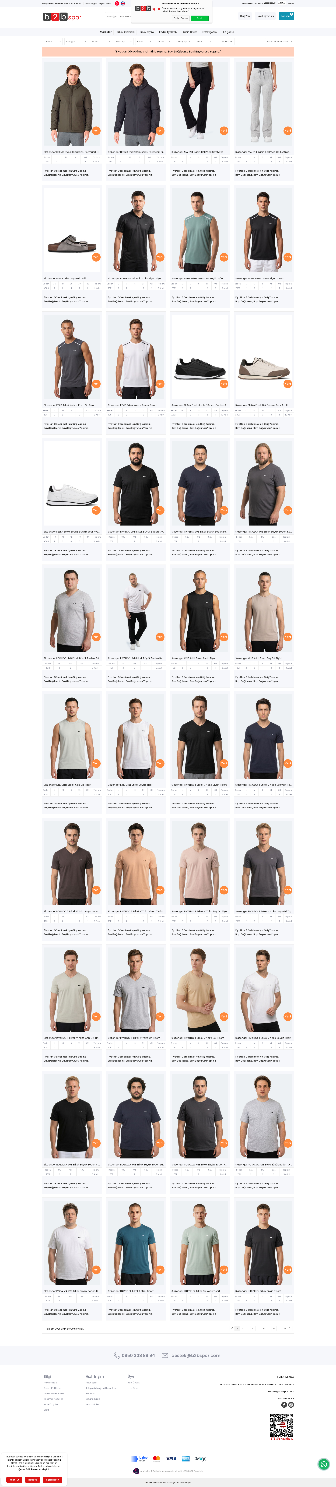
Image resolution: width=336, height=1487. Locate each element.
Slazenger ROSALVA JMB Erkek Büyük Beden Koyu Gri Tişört (201, 1164)
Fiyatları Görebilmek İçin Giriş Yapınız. (65, 170)
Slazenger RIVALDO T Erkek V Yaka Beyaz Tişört (263, 1038)
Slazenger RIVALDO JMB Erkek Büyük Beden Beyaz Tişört (137, 658)
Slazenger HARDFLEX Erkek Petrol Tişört (131, 1291)
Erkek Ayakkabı (126, 32)
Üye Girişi (133, 1388)
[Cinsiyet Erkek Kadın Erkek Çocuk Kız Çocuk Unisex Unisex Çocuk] (52, 41)
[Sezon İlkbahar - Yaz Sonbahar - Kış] (101, 41)
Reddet (32, 1479)
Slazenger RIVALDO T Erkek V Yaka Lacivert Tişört (264, 785)
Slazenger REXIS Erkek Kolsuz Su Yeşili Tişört (197, 278)
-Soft (149, 1482)
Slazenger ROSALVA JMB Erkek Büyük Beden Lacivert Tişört (137, 1164)
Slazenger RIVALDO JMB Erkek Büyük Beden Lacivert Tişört (201, 531)
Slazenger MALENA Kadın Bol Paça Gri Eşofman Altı (264, 152)
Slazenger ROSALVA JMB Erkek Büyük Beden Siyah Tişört (73, 1164)
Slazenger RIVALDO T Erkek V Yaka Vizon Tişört (135, 911)
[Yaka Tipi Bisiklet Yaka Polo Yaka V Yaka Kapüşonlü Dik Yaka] (124, 41)
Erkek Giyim (147, 32)
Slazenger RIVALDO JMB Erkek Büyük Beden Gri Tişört (73, 658)
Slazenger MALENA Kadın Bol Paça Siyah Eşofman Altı (201, 152)
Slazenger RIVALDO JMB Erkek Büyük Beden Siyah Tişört (137, 531)
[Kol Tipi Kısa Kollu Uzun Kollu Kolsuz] (163, 41)
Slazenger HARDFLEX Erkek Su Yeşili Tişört (196, 1291)
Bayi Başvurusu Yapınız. (204, 52)
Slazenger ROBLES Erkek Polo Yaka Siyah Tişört (135, 278)
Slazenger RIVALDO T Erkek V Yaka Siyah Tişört (199, 785)
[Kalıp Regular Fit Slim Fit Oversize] (144, 41)
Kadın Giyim (190, 32)
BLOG (291, 3)
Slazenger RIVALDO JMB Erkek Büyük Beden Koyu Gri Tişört (264, 531)
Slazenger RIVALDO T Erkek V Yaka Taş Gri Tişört (200, 911)
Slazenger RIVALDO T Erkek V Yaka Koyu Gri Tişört (264, 911)
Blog (46, 1409)
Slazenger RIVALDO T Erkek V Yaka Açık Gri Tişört (73, 1038)
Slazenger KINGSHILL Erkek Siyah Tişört (194, 658)
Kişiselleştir (52, 1479)
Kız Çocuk (228, 32)
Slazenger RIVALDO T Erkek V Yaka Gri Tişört (134, 1038)
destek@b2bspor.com (98, 3)
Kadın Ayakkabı (168, 32)
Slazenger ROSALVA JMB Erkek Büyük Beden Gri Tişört (264, 1164)
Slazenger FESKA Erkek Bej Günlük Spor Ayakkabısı (264, 405)
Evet (199, 18)
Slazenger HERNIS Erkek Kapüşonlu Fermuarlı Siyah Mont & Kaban (137, 152)
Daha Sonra (181, 18)
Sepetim (90, 1393)
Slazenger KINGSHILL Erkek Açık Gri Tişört (67, 785)
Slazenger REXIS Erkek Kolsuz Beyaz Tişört (132, 405)
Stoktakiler (227, 41)
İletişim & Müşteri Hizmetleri (101, 1388)
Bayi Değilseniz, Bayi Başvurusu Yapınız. (66, 175)
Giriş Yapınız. (158, 52)
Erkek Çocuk (209, 32)
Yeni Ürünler (92, 1404)
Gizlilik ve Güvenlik (54, 1393)
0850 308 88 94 (73, 3)
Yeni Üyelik (134, 1382)
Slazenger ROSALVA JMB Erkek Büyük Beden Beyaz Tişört (73, 1291)
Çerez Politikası (52, 1388)
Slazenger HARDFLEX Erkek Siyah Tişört (258, 1291)
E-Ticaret (157, 1482)
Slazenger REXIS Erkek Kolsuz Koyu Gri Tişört (70, 405)
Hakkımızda (50, 1382)
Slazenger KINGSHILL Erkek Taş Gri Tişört (258, 658)
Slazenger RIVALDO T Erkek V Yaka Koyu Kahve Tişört (73, 911)
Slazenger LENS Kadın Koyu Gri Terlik (65, 278)
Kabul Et (14, 1479)
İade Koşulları (51, 1404)
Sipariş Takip (93, 1399)
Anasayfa (91, 1382)
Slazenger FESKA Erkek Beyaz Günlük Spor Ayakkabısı (73, 531)
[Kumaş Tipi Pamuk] (183, 41)
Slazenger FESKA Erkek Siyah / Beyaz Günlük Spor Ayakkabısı (201, 405)
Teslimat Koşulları (54, 1399)
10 (263, 1328)
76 (284, 1328)
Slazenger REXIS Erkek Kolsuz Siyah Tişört (259, 278)
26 (274, 1328)
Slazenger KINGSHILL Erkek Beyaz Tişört (130, 785)
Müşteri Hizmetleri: (52, 3)
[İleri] (289, 1328)
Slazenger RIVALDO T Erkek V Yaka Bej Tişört (198, 1038)
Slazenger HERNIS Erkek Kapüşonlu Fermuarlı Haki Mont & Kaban (73, 152)
